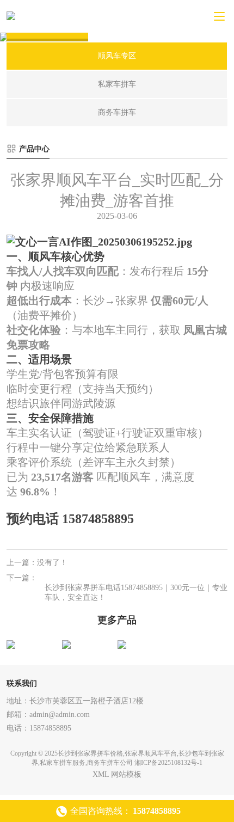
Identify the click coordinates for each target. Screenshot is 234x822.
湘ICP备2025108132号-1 (168, 762)
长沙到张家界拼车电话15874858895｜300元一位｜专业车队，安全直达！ (136, 593)
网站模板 (126, 774)
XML (101, 774)
